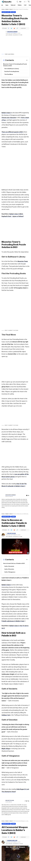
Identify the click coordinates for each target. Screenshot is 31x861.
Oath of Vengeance (9, 572)
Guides (13, 12)
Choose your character (9, 117)
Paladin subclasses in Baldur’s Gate (13, 621)
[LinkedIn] (28, 495)
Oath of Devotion (9, 569)
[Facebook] (25, 801)
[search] (17, 1)
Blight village (6, 748)
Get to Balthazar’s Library (11, 68)
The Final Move (8, 74)
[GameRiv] (7, 1)
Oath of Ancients (9, 566)
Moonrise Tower (23, 261)
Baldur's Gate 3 (6, 12)
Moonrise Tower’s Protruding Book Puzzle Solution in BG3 (15, 64)
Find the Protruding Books (11, 71)
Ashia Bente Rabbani (12, 31)
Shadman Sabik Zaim (12, 840)
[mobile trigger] (28, 1)
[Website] (27, 495)
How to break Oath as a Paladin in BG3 (14, 563)
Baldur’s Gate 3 (6, 113)
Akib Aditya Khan (11, 533)
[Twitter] (27, 801)
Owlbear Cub (6, 715)
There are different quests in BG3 (12, 132)
